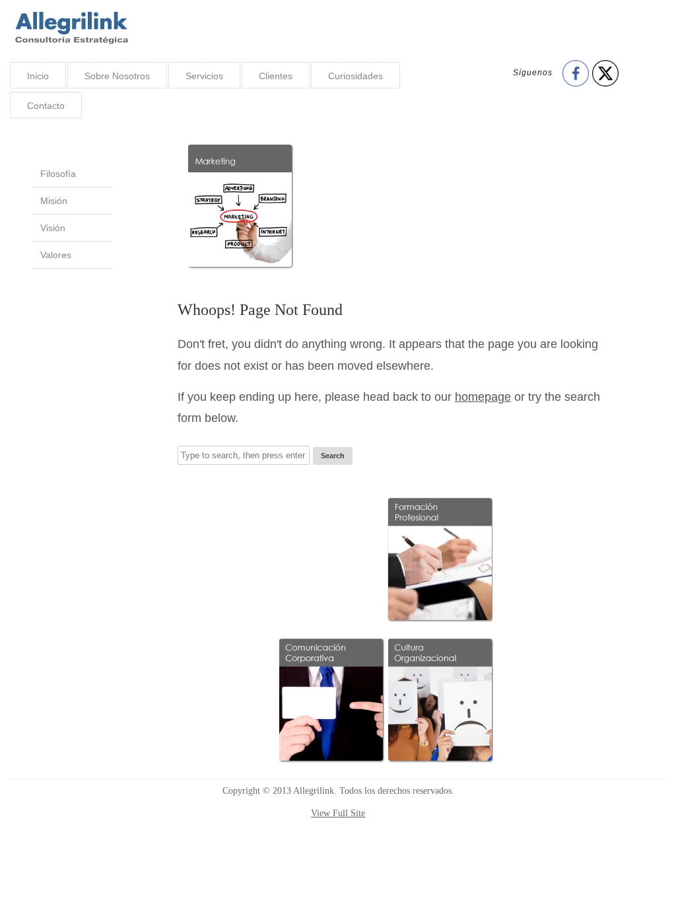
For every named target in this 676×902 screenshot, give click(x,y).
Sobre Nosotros (117, 76)
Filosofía (58, 173)
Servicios (204, 76)
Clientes (275, 76)
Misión (53, 200)
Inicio (38, 76)
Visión (52, 228)
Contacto (46, 105)
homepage (483, 396)
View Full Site (338, 813)
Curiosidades (355, 76)
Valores (55, 255)
